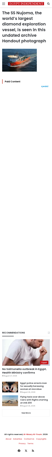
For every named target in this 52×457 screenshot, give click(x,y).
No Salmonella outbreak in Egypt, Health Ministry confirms (24, 370)
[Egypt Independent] (26, 3)
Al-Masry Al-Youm (32, 434)
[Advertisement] (26, 204)
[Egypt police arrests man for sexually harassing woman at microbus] (10, 387)
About (8, 439)
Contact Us (29, 439)
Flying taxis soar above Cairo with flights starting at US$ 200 (34, 399)
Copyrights (41, 439)
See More (26, 413)
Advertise (17, 439)
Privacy (22, 443)
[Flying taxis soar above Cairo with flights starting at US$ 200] (10, 400)
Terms (30, 443)
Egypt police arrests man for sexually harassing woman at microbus (33, 386)
